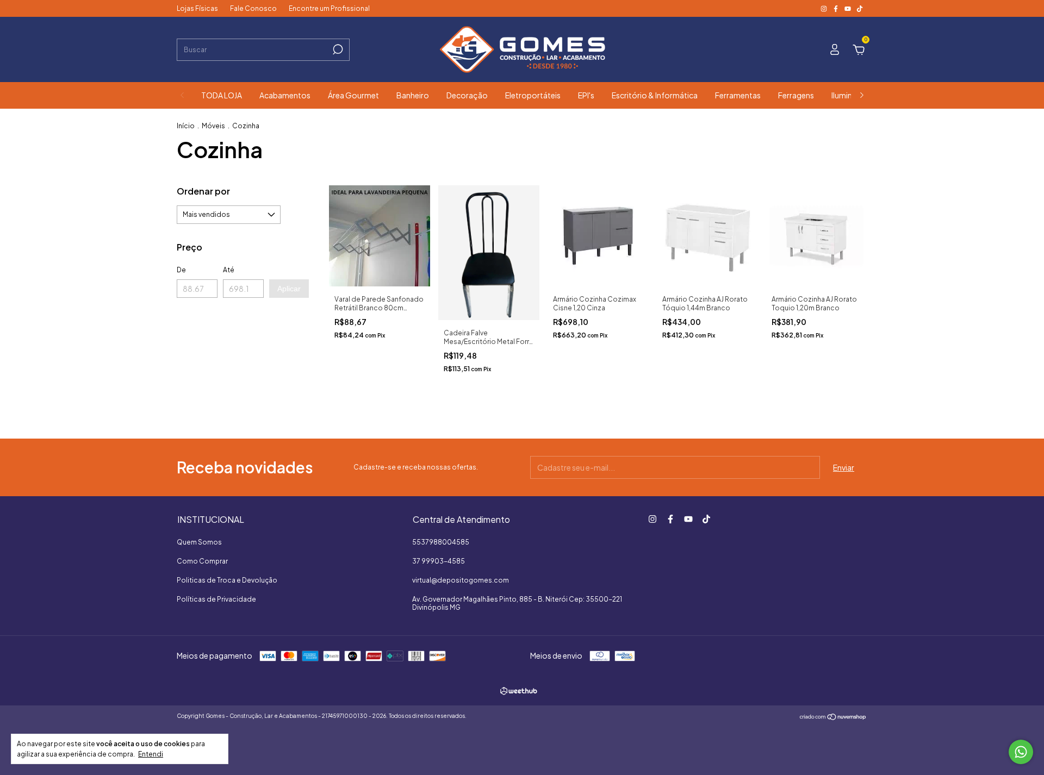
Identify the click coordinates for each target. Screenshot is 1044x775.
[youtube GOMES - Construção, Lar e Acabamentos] (848, 8)
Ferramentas (738, 95)
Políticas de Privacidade (216, 599)
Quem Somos (199, 542)
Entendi (150, 754)
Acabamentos (284, 95)
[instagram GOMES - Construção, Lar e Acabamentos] (824, 8)
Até (228, 270)
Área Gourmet (353, 95)
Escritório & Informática (655, 95)
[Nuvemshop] (833, 717)
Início (186, 126)
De (181, 270)
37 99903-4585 (438, 561)
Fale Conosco (253, 8)
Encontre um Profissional (329, 8)
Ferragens (796, 95)
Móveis (213, 126)
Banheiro (412, 95)
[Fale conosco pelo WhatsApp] (1021, 752)
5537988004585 (440, 542)
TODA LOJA (221, 95)
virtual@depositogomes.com (460, 580)
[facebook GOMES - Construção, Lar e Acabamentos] (836, 8)
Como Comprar (202, 561)
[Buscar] (337, 49)
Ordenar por (203, 191)
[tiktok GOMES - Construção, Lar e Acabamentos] (859, 8)
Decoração (467, 95)
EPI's (586, 95)
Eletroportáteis (533, 95)
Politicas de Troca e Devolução (227, 580)
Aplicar (289, 288)
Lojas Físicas (197, 8)
